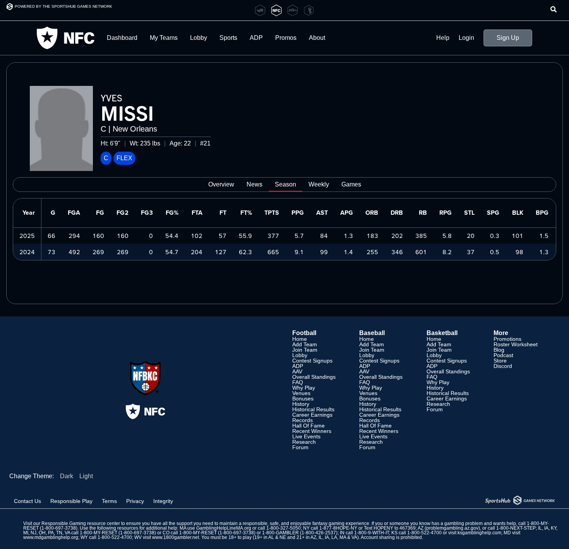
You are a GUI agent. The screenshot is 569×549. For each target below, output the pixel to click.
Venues (301, 393)
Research (304, 442)
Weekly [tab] (318, 184)
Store (500, 360)
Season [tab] (285, 184)
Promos (285, 37)
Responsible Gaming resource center (80, 523)
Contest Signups (312, 360)
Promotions (507, 339)
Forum (300, 447)
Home (299, 339)
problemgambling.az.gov (452, 528)
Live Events (306, 436)
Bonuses (303, 398)
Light (86, 476)
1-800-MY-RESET (98, 532)
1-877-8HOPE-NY (338, 528)
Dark (66, 476)
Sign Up (508, 37)
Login (466, 38)
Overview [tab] (221, 184)
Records (302, 420)
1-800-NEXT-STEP (516, 528)
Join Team (304, 350)
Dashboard (122, 37)
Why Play (303, 388)
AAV (297, 371)
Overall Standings (314, 377)
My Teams (164, 37)
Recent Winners (311, 431)
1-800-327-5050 (283, 528)
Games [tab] (351, 184)
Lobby (198, 37)
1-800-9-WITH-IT (371, 532)
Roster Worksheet (516, 344)
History (300, 404)
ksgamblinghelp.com (479, 532)
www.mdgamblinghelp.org (50, 537)
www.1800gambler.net (175, 537)
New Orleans (135, 129)
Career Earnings (312, 415)
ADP (297, 366)
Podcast (503, 355)
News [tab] (254, 184)
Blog (499, 350)
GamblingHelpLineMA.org (223, 528)
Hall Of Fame (308, 425)
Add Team (304, 344)
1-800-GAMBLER (280, 532)
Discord (503, 366)
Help (442, 38)
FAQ (297, 382)
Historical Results (313, 409)
